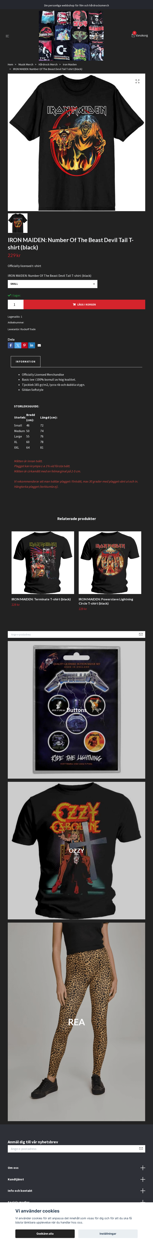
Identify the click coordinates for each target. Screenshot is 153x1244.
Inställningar (108, 1233)
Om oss (13, 1168)
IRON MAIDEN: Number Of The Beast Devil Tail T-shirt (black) (49, 276)
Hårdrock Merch (48, 64)
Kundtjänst (16, 1179)
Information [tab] (25, 361)
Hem (10, 64)
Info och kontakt (20, 1191)
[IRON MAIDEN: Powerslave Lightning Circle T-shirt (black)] (110, 562)
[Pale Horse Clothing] (71, 36)
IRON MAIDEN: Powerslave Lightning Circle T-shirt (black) (106, 601)
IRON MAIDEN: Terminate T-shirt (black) (41, 599)
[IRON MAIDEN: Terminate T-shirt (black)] (43, 562)
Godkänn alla (45, 1233)
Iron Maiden (70, 64)
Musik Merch (26, 64)
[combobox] (52, 284)
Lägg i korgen (86, 304)
